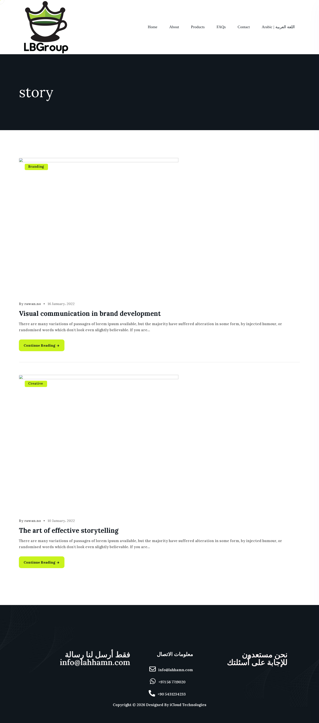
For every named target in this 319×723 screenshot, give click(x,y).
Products (198, 27)
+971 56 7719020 (172, 682)
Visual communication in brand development (90, 313)
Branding (36, 166)
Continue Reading (39, 345)
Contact (244, 27)
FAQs (221, 27)
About (174, 27)
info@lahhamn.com (175, 669)
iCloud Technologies (188, 704)
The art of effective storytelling (68, 530)
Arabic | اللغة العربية (278, 27)
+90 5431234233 (172, 694)
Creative (35, 383)
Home (152, 27)
